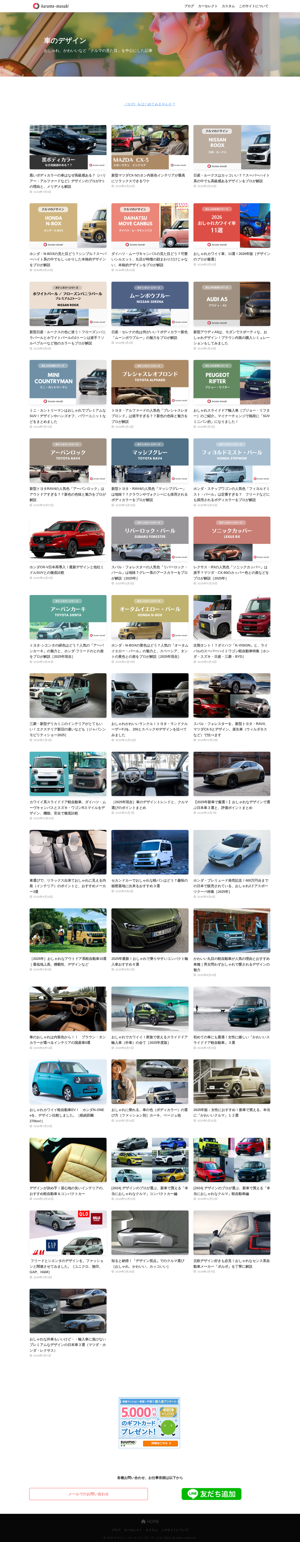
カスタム (228, 6)
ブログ (189, 6)
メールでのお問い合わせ (88, 1494)
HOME (152, 1521)
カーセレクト (208, 6)
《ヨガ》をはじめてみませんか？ (149, 104)
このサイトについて (253, 6)
